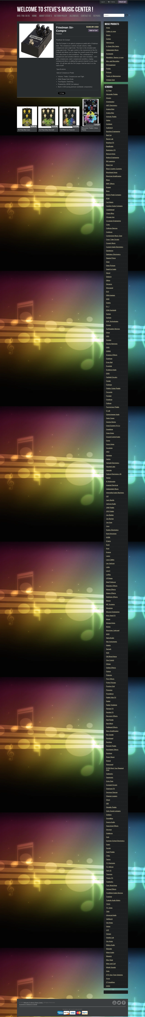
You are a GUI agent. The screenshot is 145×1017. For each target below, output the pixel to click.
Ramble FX (110, 712)
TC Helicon (109, 867)
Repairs (96, 15)
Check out (122, 2)
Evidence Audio (111, 370)
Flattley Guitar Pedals (113, 388)
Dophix (108, 303)
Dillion (108, 280)
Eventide (109, 366)
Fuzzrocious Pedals (112, 407)
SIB (107, 803)
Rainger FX (110, 709)
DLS (107, 291)
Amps (108, 28)
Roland (108, 761)
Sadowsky (109, 774)
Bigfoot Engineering (112, 157)
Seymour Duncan (111, 792)
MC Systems (110, 604)
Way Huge (109, 960)
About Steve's (45, 15)
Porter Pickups (111, 682)
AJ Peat (108, 90)
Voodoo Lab (110, 937)
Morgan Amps (110, 623)
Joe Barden (110, 515)
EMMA (108, 351)
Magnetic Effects (111, 586)
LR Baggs (109, 578)
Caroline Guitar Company (114, 206)
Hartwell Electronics (112, 463)
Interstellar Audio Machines (115, 493)
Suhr (107, 837)
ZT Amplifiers (110, 982)
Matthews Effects (112, 597)
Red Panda (109, 720)
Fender (108, 381)
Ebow (108, 332)
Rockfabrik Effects (112, 749)
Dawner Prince (111, 258)
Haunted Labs (110, 466)
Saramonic (109, 777)
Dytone (108, 325)
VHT (107, 930)
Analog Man (110, 113)
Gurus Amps (110, 444)
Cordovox (109, 232)
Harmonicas (110, 42)
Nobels (108, 645)
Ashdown (109, 124)
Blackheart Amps (111, 172)
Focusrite (109, 392)
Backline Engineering (113, 131)
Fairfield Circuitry (111, 377)
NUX (107, 653)
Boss (108, 191)
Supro (108, 844)
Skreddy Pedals (111, 807)
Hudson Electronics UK (113, 474)
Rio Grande (110, 735)
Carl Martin (109, 202)
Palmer (108, 671)
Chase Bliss (110, 213)
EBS (107, 336)
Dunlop (108, 314)
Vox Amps (109, 941)
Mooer (108, 619)
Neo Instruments (111, 641)
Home (34, 15)
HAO (107, 452)
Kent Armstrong (111, 534)
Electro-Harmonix (111, 344)
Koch (108, 545)
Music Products (112, 24)
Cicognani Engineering (113, 221)
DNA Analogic (110, 295)
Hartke (108, 459)
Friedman (59, 34)
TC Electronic (110, 863)
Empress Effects (111, 355)
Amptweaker (110, 102)
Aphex (108, 120)
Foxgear (108, 396)
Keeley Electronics (112, 530)
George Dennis (111, 422)
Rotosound (109, 764)
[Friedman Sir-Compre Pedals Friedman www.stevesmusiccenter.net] (36, 41)
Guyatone (109, 448)
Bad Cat (108, 135)
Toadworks (109, 882)
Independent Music (112, 50)
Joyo (107, 526)
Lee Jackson (110, 563)
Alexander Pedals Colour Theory (90, 129)
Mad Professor (111, 582)
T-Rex (108, 856)
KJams (108, 541)
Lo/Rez (108, 574)
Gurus (108, 440)
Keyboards (109, 54)
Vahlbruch (109, 919)
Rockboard (109, 738)
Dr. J (107, 306)
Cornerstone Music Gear (114, 236)
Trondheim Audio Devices (114, 893)
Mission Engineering (112, 612)
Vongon (108, 934)
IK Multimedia (110, 481)
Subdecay (109, 833)
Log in (103, 2)
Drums (108, 35)
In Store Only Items (112, 46)
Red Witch (109, 723)
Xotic (108, 971)
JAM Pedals (110, 507)
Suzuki (108, 848)
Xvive (108, 978)
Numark (108, 649)
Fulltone (108, 403)
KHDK (108, 537)
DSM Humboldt (111, 310)
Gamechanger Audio (112, 414)
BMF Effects (110, 183)
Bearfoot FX (110, 143)
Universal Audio (111, 915)
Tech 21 (108, 870)
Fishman (109, 385)
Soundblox (109, 818)
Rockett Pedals (111, 746)
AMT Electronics (111, 105)
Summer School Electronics (115, 841)
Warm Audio (110, 952)
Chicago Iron (110, 217)
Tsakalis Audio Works (113, 900)
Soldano (108, 815)
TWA (107, 911)
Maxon (108, 601)
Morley (108, 627)
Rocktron (109, 753)
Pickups (108, 72)
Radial (108, 701)
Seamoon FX (110, 789)
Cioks (108, 224)
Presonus (109, 690)
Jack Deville (110, 500)
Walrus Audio (110, 945)
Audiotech (109, 128)
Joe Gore (109, 522)
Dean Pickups (110, 265)
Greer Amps (110, 433)
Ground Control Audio (113, 437)
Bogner (108, 187)
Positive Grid (110, 686)
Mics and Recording (112, 61)
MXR (107, 634)
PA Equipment (110, 65)
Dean (108, 262)
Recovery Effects (112, 716)
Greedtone (109, 429)
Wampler (109, 949)
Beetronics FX (111, 150)
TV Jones (109, 908)
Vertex (108, 926)
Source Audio (110, 822)
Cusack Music (111, 243)
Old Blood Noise (111, 656)
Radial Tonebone (111, 705)
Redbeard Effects (112, 727)
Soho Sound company (113, 811)
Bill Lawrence (110, 161)
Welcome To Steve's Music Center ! (55, 9)
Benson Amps (110, 154)
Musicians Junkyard (112, 630)
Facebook (124, 1003)
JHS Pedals (110, 511)
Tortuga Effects (111, 889)
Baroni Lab (109, 139)
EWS (108, 373)
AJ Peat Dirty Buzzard (46, 130)
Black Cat (109, 165)
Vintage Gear (110, 80)
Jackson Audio (111, 504)
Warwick (109, 956)
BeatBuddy (109, 146)
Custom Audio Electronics (114, 247)
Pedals (108, 69)
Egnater (108, 340)
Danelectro (109, 251)
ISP (107, 496)
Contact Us (86, 15)
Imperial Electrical (112, 485)
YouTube (114, 1003)
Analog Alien (110, 109)
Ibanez (108, 478)
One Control (110, 660)
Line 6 (108, 571)
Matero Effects (111, 593)
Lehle (108, 567)
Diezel (108, 273)
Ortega (108, 664)
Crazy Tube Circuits (112, 239)
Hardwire (109, 455)
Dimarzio (109, 284)
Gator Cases (110, 418)
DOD (107, 299)
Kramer (108, 552)
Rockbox (109, 742)
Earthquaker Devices (113, 329)
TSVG (108, 904)
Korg (107, 548)
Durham (108, 318)
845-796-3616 (23, 15)
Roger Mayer (110, 757)
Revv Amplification (112, 731)
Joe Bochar (110, 519)
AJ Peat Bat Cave (24, 130)
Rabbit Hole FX (111, 697)
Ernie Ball (109, 362)
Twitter (119, 1003)
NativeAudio (110, 638)
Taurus (108, 859)
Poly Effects (110, 679)
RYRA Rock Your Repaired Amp (115, 769)
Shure (108, 800)
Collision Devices (111, 228)
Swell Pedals (110, 852)
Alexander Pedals (112, 94)
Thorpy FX (109, 878)
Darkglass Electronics (113, 254)
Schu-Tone (109, 781)
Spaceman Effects (112, 826)
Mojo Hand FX (111, 615)
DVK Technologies (112, 321)
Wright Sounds (111, 967)
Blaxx (108, 180)
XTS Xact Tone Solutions (114, 975)
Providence (110, 694)
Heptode (109, 470)
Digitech (108, 277)
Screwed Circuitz (111, 785)
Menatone (109, 608)
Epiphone (109, 358)
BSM (107, 198)
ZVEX (108, 986)
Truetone (109, 897)
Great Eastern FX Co (113, 426)
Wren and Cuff (111, 964)
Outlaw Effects (111, 668)
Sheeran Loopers (111, 796)
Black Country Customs (114, 169)
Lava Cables (110, 560)
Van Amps (109, 923)
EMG (108, 347)
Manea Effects (111, 589)
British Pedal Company (113, 195)
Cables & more (111, 31)
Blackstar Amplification (113, 176)
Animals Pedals (111, 116)
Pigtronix (109, 675)
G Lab (108, 411)
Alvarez (108, 98)
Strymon (109, 829)
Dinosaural (109, 288)
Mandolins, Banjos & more (114, 57)
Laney (108, 556)
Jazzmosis (74, 15)
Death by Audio (111, 269)
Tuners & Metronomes (113, 76)
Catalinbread (110, 210)
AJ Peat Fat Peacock (67, 130)
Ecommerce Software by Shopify (28, 1004)
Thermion (109, 874)
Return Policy (60, 15)
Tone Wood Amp (111, 885)
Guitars (108, 39)
